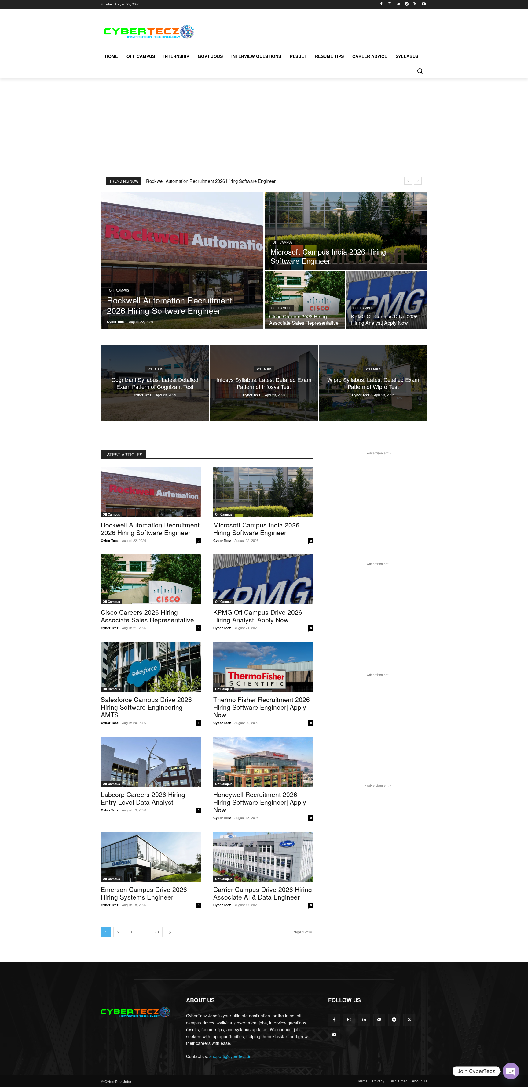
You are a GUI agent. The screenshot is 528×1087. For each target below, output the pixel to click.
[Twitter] (415, 4)
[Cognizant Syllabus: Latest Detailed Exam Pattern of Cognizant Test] (155, 383)
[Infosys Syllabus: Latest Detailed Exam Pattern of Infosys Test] (264, 383)
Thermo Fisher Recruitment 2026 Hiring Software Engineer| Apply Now (261, 707)
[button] (420, 70)
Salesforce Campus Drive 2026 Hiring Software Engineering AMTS (146, 707)
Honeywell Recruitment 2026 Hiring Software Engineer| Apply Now (259, 802)
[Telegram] (406, 4)
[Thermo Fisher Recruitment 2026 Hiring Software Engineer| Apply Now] (263, 667)
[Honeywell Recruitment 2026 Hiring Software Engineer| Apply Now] (263, 762)
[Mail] (398, 4)
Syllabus (155, 369)
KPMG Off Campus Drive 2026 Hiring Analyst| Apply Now (257, 615)
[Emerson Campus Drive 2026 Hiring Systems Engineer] (151, 857)
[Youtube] (423, 4)
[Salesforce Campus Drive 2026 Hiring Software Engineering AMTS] (151, 667)
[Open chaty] (511, 1071)
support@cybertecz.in (230, 1056)
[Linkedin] (364, 1020)
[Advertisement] (310, 31)
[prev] (408, 181)
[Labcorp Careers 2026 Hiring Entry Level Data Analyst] (151, 762)
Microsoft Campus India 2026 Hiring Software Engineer (256, 528)
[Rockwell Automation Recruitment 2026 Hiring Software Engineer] (182, 260)
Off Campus (119, 290)
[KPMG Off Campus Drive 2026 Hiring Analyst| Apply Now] (386, 300)
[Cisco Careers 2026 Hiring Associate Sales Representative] (305, 300)
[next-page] (170, 932)
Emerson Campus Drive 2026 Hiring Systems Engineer (144, 893)
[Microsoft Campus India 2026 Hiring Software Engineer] (346, 231)
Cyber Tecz (110, 540)
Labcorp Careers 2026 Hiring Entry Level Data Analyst (143, 798)
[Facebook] (381, 4)
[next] (418, 181)
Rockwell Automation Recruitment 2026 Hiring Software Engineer (211, 181)
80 (157, 931)
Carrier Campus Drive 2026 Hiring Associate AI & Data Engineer (262, 893)
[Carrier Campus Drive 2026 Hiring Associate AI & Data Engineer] (263, 857)
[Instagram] (389, 4)
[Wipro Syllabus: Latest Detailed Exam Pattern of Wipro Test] (373, 383)
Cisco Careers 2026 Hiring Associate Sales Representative (147, 615)
